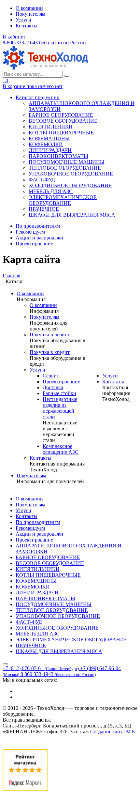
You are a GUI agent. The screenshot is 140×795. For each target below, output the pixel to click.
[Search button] (66, 76)
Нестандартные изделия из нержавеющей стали (60, 408)
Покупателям (30, 14)
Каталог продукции (38, 97)
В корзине (33, 86)
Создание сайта (113, 731)
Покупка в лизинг (50, 334)
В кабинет (14, 36)
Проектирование (34, 243)
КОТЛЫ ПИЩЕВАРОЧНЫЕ (61, 132)
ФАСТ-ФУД (42, 179)
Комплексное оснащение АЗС (60, 449)
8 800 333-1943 (58, 674)
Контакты (26, 25)
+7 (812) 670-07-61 (41, 668)
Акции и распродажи (39, 237)
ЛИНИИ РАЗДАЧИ (50, 150)
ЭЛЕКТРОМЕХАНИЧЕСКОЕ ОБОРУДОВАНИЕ (63, 200)
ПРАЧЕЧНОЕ (44, 209)
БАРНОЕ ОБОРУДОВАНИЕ (61, 115)
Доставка (53, 387)
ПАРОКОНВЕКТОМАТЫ (58, 156)
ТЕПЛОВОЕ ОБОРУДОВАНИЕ (65, 168)
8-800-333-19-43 (44, 42)
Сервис (51, 375)
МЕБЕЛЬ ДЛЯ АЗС (51, 191)
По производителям (38, 226)
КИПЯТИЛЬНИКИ (51, 127)
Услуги (23, 20)
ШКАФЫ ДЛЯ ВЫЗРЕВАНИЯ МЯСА (72, 215)
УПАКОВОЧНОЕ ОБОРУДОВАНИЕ (71, 173)
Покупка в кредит (50, 352)
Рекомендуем (30, 232)
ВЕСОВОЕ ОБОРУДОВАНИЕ (63, 121)
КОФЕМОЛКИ (46, 144)
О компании (29, 8)
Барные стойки (59, 393)
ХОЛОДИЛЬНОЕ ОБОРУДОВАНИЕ (70, 185)
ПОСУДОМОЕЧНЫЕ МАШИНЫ (67, 162)
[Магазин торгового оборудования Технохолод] (45, 67)
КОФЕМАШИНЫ (49, 138)
